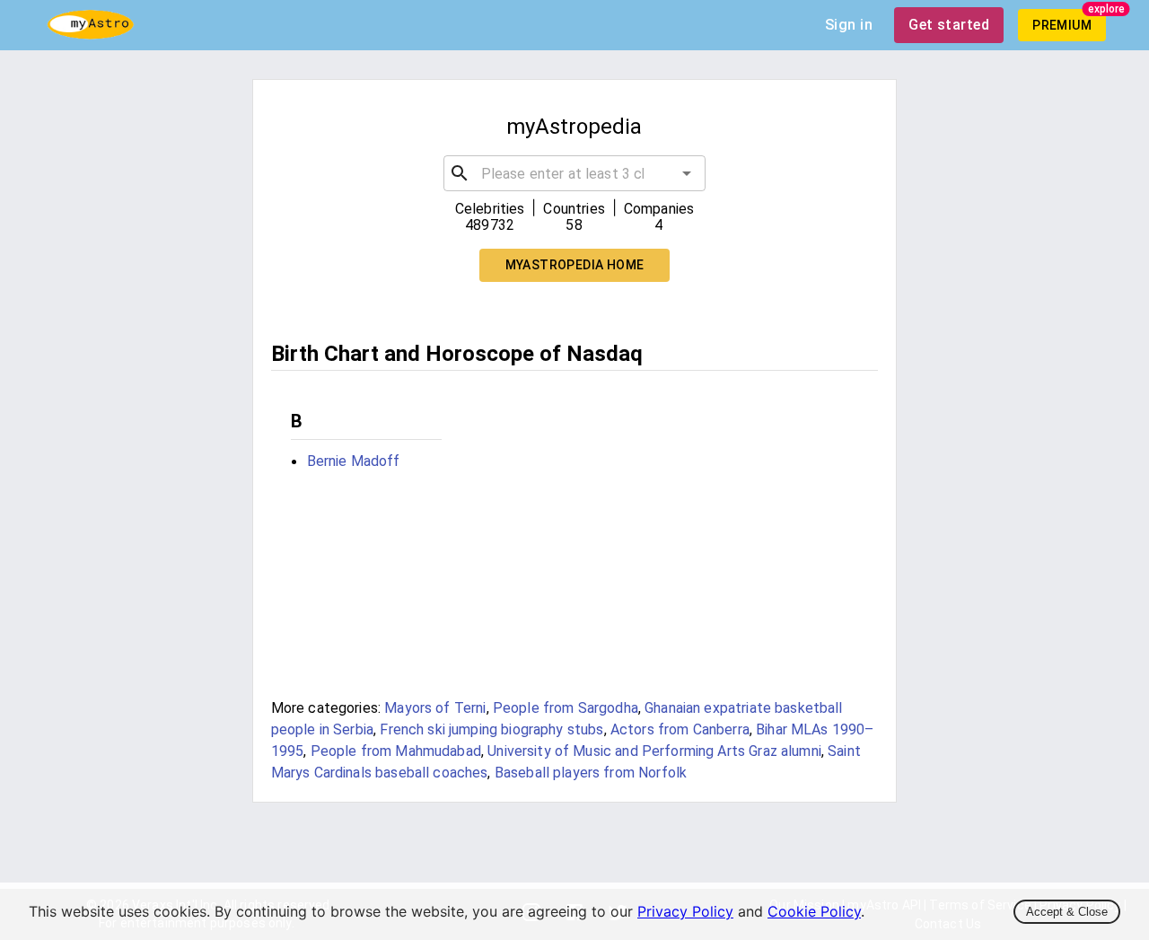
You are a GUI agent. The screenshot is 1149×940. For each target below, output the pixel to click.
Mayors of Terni (435, 707)
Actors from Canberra (680, 729)
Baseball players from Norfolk (591, 772)
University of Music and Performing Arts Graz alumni (654, 751)
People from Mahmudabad (396, 751)
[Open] (686, 173)
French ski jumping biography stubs (491, 729)
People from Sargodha (565, 707)
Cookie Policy (814, 911)
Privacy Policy (685, 911)
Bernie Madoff (353, 461)
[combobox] (574, 173)
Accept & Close (1067, 911)
